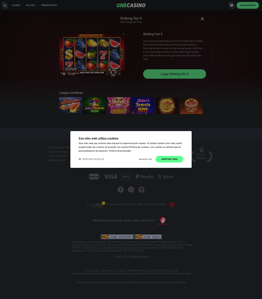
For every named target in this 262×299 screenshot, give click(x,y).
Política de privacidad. (120, 151)
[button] (91, 159)
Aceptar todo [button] (169, 159)
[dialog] (131, 149)
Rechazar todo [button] (145, 159)
